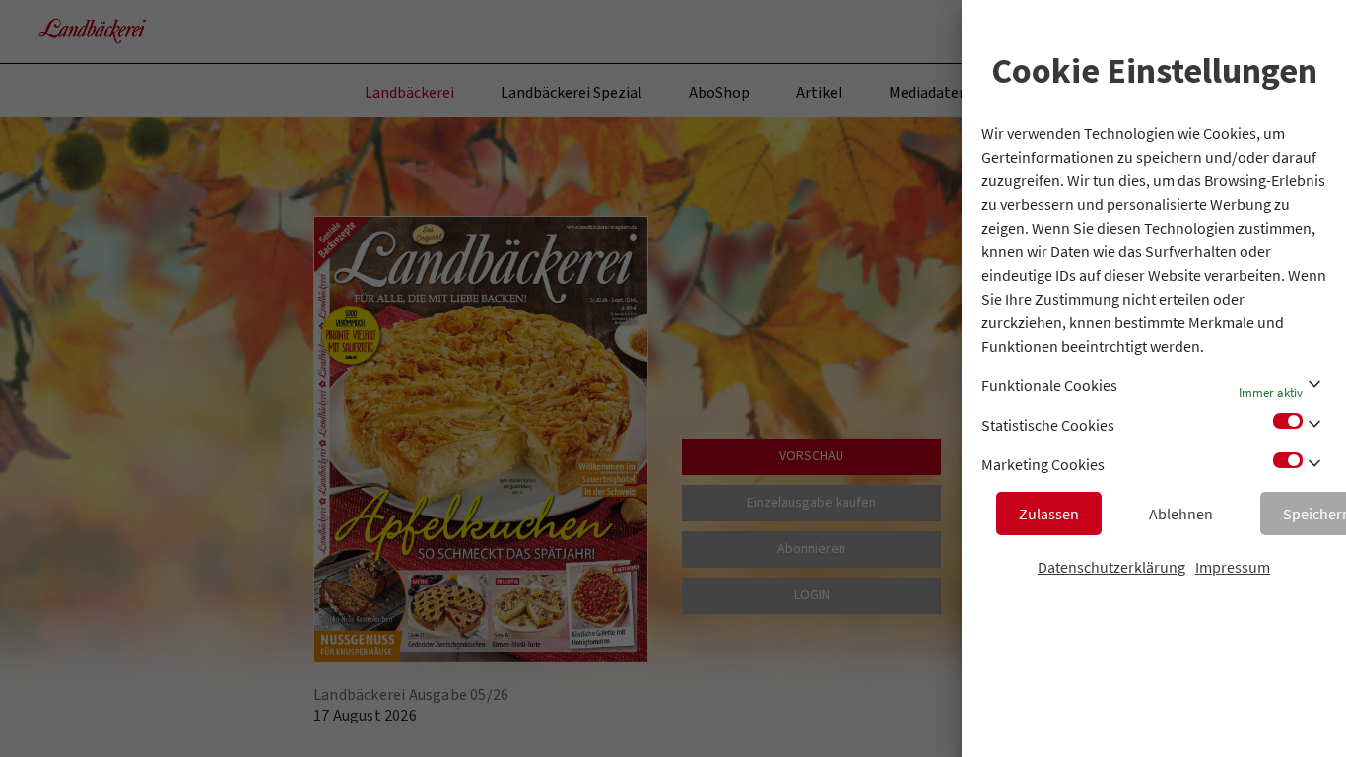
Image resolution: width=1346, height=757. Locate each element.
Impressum (1232, 567)
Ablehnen (1181, 513)
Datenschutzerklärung (1111, 567)
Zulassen (1049, 513)
